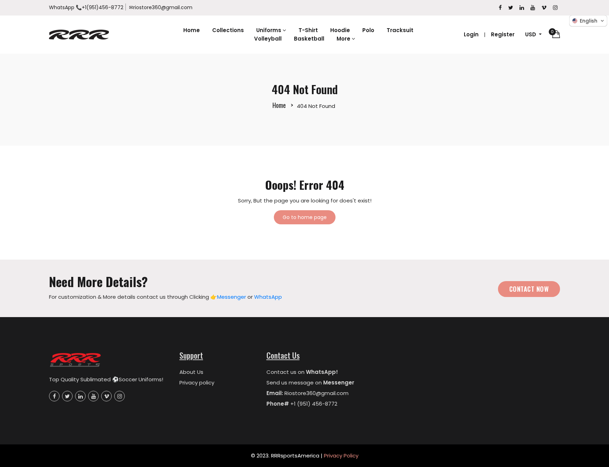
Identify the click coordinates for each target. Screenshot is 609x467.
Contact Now (529, 288)
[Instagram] (555, 7)
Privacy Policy (341, 455)
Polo (368, 30)
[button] (588, 20)
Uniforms (269, 30)
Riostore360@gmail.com (316, 393)
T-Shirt (308, 30)
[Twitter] (511, 7)
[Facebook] (500, 7)
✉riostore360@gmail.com (160, 7)
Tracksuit (400, 30)
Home (191, 30)
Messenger (231, 297)
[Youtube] (532, 7)
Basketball (309, 38)
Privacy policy (196, 382)
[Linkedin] (522, 7)
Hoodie (340, 30)
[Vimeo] (544, 7)
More (344, 38)
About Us (191, 372)
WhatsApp (61, 7)
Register (503, 34)
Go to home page (305, 217)
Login (471, 34)
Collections (228, 30)
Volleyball (268, 38)
